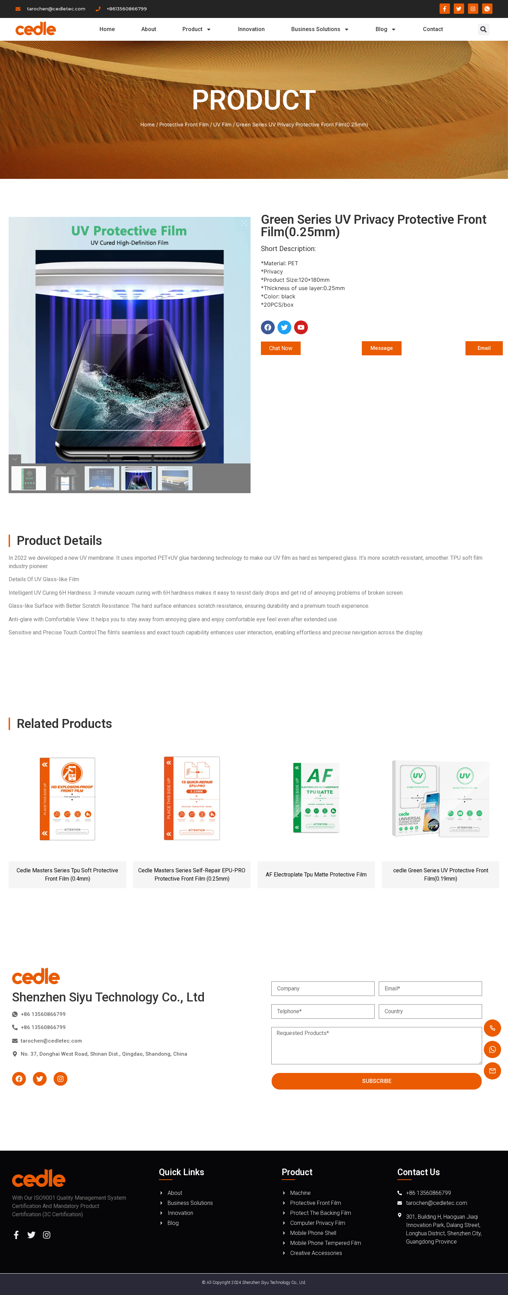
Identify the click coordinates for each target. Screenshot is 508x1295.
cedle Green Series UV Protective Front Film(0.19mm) (440, 874)
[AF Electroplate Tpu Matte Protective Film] (316, 799)
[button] (483, 29)
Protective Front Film (184, 125)
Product (192, 29)
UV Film (222, 125)
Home (107, 29)
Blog (381, 29)
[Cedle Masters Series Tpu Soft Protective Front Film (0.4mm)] (67, 799)
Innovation (251, 29)
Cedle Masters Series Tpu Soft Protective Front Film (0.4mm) (67, 874)
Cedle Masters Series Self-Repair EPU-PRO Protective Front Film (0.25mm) (191, 874)
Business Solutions (315, 29)
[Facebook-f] (16, 1235)
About (148, 29)
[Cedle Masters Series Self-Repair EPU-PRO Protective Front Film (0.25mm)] (192, 799)
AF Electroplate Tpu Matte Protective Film (316, 874)
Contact (433, 29)
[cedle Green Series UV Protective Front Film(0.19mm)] (440, 799)
